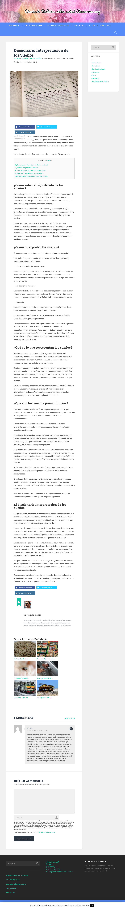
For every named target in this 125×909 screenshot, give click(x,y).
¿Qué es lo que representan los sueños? (30, 171)
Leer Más (85, 905)
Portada (17, 58)
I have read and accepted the (35, 832)
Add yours (70, 718)
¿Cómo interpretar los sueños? (27, 168)
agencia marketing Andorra (16, 884)
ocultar (49, 160)
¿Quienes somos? (52, 862)
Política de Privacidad (47, 832)
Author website (25, 630)
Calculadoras (96, 63)
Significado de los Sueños (31, 58)
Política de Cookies (53, 868)
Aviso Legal (50, 866)
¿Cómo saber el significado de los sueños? (31, 165)
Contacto (49, 864)
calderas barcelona (13, 880)
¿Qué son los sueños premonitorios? (29, 173)
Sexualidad (105, 26)
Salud (92, 26)
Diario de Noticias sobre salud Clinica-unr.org (62, 11)
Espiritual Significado (58, 26)
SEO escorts (10, 893)
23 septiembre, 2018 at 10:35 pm (37, 730)
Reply (71, 728)
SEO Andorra (11, 888)
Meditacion (14, 26)
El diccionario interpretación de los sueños (31, 176)
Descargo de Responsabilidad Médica (59, 872)
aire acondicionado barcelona (17, 875)
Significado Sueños (33, 26)
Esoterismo (79, 26)
